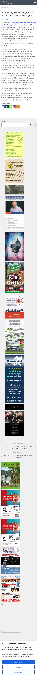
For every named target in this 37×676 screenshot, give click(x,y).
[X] (7, 106)
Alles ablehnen (18, 672)
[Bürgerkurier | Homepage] (9, 2)
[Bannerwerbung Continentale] (10, 632)
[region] (18, 658)
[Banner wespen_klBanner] (14, 182)
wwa (6, 19)
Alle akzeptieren (18, 662)
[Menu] (34, 2)
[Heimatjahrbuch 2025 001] (10, 488)
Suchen (3, 121)
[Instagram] (14, 106)
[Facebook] (3, 106)
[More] (18, 106)
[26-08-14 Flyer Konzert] (10, 573)
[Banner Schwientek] (14, 402)
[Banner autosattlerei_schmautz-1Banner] (14, 157)
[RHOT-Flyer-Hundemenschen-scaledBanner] (10, 604)
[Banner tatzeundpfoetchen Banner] (14, 325)
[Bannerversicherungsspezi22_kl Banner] (14, 230)
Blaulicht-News (7, 7)
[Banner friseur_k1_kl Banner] (14, 435)
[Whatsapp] (10, 106)
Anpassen (19, 667)
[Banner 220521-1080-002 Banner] (14, 260)
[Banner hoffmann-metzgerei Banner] (14, 292)
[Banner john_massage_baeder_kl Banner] (14, 194)
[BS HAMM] (10, 517)
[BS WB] (10, 545)
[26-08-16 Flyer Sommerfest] (10, 602)
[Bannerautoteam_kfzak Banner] (14, 353)
